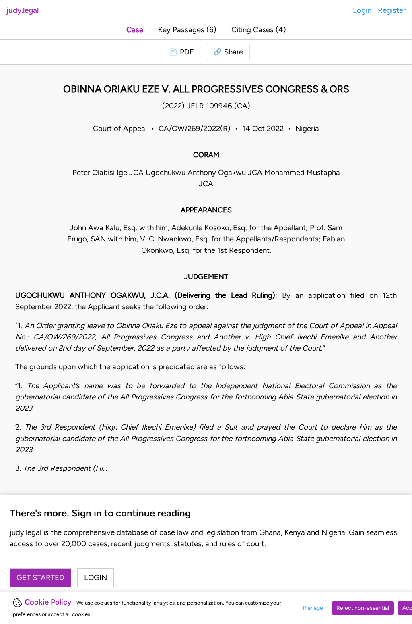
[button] (228, 52)
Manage (313, 608)
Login (362, 10)
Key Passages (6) (187, 29)
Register (392, 10)
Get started (40, 577)
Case (134, 29)
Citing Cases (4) (258, 29)
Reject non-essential (362, 608)
